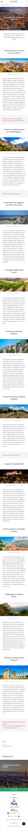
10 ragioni (5, 746)
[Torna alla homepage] (14, 2)
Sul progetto (14, 823)
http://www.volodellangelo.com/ (12, 194)
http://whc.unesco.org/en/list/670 (12, 119)
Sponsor (14, 794)
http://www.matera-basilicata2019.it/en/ (14, 121)
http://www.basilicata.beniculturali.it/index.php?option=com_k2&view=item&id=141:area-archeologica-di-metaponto (14, 725)
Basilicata (5, 742)
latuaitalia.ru (17, 819)
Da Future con (13, 826)
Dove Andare (14, 789)
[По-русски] (1, 1)
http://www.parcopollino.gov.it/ (11, 455)
